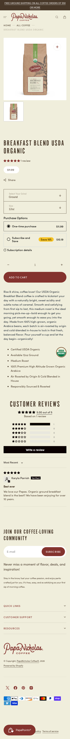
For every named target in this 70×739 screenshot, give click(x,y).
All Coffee (24, 25)
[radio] (35, 226)
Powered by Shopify (13, 665)
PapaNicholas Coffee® (28, 660)
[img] (12, 472)
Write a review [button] (35, 450)
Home (7, 25)
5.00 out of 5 (44, 412)
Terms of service (50, 731)
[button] (5, 17)
